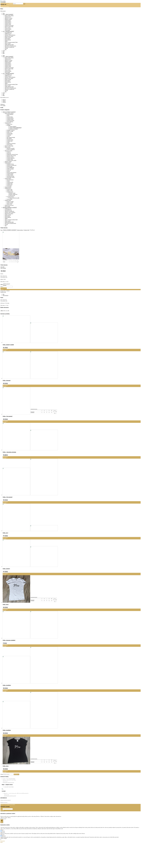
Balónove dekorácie (10, 114)
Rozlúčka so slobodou (8, 19)
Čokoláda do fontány (10, 164)
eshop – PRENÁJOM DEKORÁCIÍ (8, 31)
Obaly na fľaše (9, 204)
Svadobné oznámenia (10, 196)
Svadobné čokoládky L (12, 126)
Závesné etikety (9, 144)
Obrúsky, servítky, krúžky (9, 26)
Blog (3, 52)
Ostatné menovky (12, 195)
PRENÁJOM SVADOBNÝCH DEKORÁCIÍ (10, 207)
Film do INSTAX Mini (10, 167)
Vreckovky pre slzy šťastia (11, 143)
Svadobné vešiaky (10, 159)
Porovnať (1, 289)
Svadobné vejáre (9, 141)
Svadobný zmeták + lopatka (11, 160)
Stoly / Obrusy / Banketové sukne (10, 45)
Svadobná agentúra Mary (10, 804)
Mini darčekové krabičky (11, 137)
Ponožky (8, 181)
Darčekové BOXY (10, 133)
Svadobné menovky (10, 191)
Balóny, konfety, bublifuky (9, 15)
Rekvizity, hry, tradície (8, 18)
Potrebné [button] (1, 829)
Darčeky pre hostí (8, 16)
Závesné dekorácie (10, 121)
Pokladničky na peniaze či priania (12, 154)
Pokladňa (4, 100)
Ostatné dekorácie (8, 39)
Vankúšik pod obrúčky (10, 176)
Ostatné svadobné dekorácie (11, 172)
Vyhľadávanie (16, 774)
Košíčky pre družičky (10, 168)
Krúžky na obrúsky (8, 37)
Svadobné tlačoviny (8, 22)
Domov (4, 13)
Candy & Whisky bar (8, 32)
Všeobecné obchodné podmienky (5, 800)
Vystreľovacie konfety (10, 120)
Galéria (4, 50)
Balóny (8, 115)
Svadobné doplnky (8, 20)
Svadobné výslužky (8, 24)
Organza (8, 171)
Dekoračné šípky (9, 166)
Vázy (5, 49)
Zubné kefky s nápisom (10, 177)
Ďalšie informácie (5, 295)
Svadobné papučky (10, 182)
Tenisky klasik (9, 185)
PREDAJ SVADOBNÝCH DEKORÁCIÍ (9, 112)
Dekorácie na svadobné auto (9, 47)
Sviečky (8, 142)
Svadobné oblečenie (8, 21)
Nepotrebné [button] (2, 834)
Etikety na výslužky (10, 201)
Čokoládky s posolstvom (11, 130)
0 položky (3, 105)
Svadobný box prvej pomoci (9, 25)
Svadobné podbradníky (10, 158)
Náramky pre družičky (10, 148)
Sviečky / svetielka (10, 174)
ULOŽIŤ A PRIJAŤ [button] (3, 838)
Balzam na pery (9, 124)
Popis (3, 294)
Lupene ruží (9, 170)
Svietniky (6, 48)
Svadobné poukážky (8, 29)
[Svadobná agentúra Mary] (3, 1)
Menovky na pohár (12, 193)
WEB (3, 53)
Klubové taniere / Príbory (9, 36)
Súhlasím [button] (9, 817)
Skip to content (3, 11)
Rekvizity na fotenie (10, 156)
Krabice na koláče (10, 202)
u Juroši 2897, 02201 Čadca (8, 786)
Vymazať (4, 285)
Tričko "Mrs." (2, 266)
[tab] (72, 294)
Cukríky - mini (9, 132)
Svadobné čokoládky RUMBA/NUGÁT (15, 127)
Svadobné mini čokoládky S (13, 129)
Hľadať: (1, 774)
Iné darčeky (9, 135)
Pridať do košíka (3, 288)
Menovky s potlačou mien (13, 194)
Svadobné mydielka (10, 139)
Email (1, 809)
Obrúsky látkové (7, 38)
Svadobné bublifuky (10, 118)
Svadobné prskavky (10, 119)
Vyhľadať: (11, 3)
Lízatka (8, 136)
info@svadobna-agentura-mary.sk (8, 782)
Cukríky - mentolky (10, 131)
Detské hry (9, 151)
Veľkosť (1, 284)
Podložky (6, 41)
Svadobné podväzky (10, 173)
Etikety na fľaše (9, 190)
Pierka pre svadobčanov (11, 149)
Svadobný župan (9, 184)
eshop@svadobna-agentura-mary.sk (10, 795)
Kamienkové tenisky (10, 179)
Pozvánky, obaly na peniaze (11, 155)
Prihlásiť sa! (2, 104)
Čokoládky (8, 125)
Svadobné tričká (9, 183)
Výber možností (5, 349)
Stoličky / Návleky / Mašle (9, 44)
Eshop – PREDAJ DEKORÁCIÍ (8, 14)
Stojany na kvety (7, 43)
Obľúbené (4, 102)
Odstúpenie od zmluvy (3, 802)
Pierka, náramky (7, 27)
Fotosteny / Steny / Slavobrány (10, 35)
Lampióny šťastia (10, 116)
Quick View (4, 350)
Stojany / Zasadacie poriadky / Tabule (11, 42)
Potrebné (3, 831)
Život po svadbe (7, 30)
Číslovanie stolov (9, 189)
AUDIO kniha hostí (8, 33)
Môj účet (4, 99)
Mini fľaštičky (9, 138)
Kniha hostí (9, 153)
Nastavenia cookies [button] (4, 817)
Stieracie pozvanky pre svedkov (14, 197)
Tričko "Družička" (3, 268)
